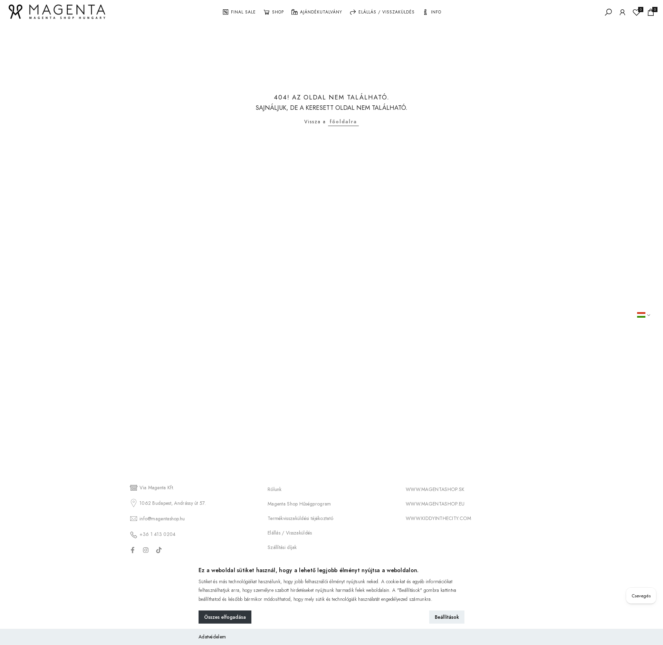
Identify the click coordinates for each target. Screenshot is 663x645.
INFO (436, 12)
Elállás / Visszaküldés (290, 532)
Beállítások (447, 617)
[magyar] (648, 315)
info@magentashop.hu (162, 518)
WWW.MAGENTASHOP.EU (435, 503)
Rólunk (275, 489)
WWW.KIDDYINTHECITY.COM (438, 518)
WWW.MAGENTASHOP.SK (435, 489)
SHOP (278, 12)
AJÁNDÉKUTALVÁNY (321, 12)
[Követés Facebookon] (132, 550)
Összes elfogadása (225, 617)
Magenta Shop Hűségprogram (299, 503)
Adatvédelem (212, 636)
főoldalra (343, 121)
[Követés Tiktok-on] (159, 550)
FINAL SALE (243, 12)
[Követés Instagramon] (146, 550)
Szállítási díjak (282, 547)
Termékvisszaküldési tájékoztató (300, 518)
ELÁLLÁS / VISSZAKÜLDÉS (386, 12)
